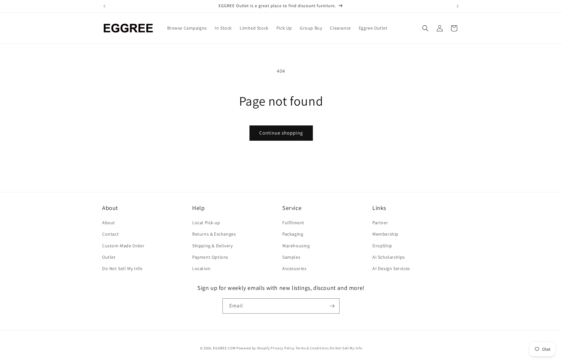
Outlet (109, 257)
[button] (425, 28)
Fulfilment (293, 223)
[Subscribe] (332, 306)
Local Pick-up (206, 223)
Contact (110, 234)
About (108, 223)
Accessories (294, 268)
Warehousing (296, 246)
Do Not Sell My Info (122, 268)
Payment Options (210, 257)
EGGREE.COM (224, 348)
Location (201, 268)
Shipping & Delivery (212, 246)
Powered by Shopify (253, 348)
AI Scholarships (388, 257)
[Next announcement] (457, 6)
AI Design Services (391, 268)
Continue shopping (281, 133)
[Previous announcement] (104, 6)
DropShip (382, 246)
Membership (385, 234)
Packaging (292, 234)
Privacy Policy (283, 348)
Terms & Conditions (312, 348)
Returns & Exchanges (214, 234)
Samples (291, 257)
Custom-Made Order (123, 246)
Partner (380, 223)
